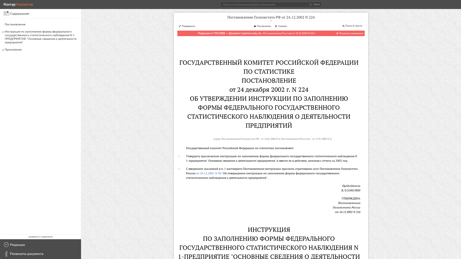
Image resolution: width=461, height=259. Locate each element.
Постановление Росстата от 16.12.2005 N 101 (288, 33)
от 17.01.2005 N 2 (321, 138)
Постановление (15, 24)
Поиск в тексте (353, 25)
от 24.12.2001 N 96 (208, 173)
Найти (316, 4)
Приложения (13, 49)
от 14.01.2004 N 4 (270, 138)
